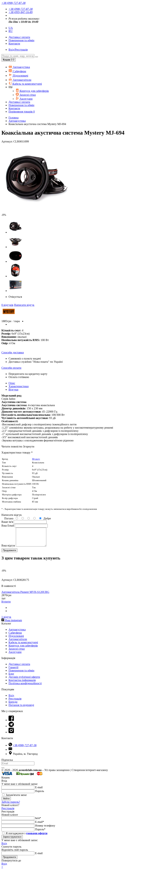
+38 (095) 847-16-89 (21, 12)
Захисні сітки (27, 94)
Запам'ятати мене (16, 794)
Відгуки (13, 389)
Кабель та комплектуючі (27, 83)
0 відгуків (7, 304)
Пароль (39, 791)
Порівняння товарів (22, 111)
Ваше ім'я (7, 521)
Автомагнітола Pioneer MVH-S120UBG (25, 591)
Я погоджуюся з (26, 833)
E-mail (39, 787)
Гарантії (13, 667)
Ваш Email (7, 525)
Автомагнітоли (21, 79)
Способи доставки (12, 352)
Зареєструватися (12, 836)
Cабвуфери (19, 71)
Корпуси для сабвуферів (34, 90)
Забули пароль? (10, 801)
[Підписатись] (2, 767)
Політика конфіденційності (25, 683)
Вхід (11, 695)
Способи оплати (11, 367)
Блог (11, 673)
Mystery (36, 459)
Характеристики (19, 386)
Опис (12, 383)
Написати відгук (24, 304)
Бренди (13, 701)
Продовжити (9, 857)
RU (11, 31)
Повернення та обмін (21, 40)
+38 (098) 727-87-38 (21, 9)
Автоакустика (21, 67)
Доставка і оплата (19, 664)
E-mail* (39, 821)
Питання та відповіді (21, 705)
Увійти (6, 798)
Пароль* (40, 829)
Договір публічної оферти (24, 676)
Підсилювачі (20, 75)
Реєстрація (15, 698)
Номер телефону (45, 825)
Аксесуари (26, 98)
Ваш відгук (8, 545)
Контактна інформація (22, 680)
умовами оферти (36, 833)
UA (11, 27)
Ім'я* (38, 818)
